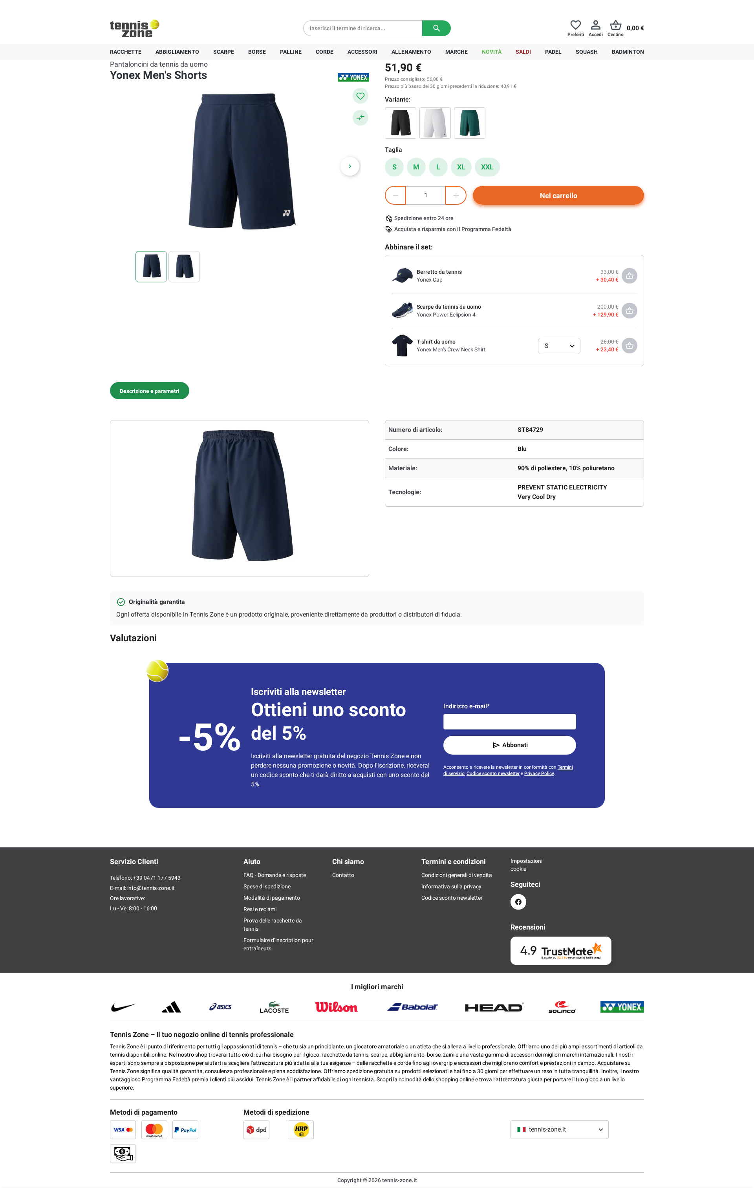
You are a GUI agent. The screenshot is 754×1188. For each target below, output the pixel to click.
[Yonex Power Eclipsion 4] (403, 310)
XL (461, 167)
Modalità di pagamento (271, 898)
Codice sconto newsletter (493, 773)
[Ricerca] (436, 28)
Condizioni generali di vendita (456, 875)
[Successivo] (349, 166)
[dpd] (256, 1129)
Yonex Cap (430, 280)
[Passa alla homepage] (134, 28)
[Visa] (123, 1129)
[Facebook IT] (518, 902)
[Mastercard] (154, 1129)
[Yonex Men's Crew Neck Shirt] (403, 345)
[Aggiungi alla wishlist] (360, 96)
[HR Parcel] (301, 1129)
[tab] (149, 390)
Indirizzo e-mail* (466, 706)
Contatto (343, 875)
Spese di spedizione (267, 886)
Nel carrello (558, 195)
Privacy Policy (539, 773)
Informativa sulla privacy (451, 886)
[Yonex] (353, 77)
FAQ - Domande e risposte (274, 875)
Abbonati (515, 745)
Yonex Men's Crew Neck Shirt (451, 349)
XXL (487, 167)
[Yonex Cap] (403, 275)
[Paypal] (185, 1129)
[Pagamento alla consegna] (123, 1153)
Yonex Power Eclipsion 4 (446, 314)
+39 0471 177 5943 (170, 6)
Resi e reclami (259, 909)
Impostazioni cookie (518, 865)
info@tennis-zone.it (151, 888)
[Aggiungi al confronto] (360, 118)
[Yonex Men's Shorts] (400, 123)
